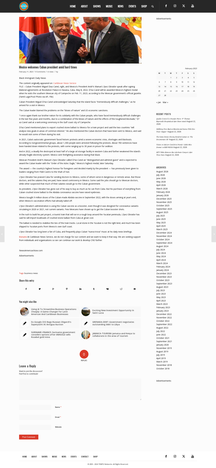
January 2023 (162, 310)
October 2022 (162, 320)
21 (165, 91)
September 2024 (164, 242)
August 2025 (162, 212)
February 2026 (163, 192)
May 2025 (161, 222)
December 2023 (164, 273)
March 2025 (162, 229)
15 (171, 86)
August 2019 (162, 351)
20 (159, 91)
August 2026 (162, 171)
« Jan (158, 102)
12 (194, 82)
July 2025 (160, 215)
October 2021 (162, 338)
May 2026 (161, 181)
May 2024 (161, 256)
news (51, 72)
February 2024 (163, 266)
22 (171, 91)
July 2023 (160, 290)
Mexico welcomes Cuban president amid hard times (48, 67)
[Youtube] (192, 5)
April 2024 (161, 259)
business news (31, 273)
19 (194, 86)
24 (182, 91)
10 (182, 82)
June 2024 (161, 253)
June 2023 (161, 293)
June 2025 (161, 219)
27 (159, 95)
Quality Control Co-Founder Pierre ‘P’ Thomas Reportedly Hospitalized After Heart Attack (173, 119)
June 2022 (161, 334)
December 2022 (164, 314)
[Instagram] (174, 5)
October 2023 (162, 280)
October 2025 (162, 205)
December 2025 (164, 198)
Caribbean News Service (64, 83)
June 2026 (161, 178)
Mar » (165, 102)
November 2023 (164, 276)
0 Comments (40, 72)
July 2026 (160, 174)
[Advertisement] (72, 264)
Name (58, 407)
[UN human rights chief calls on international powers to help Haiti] (2, 234)
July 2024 (160, 249)
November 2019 (164, 348)
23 (177, 91)
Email (58, 417)
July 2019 (160, 354)
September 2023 (164, 283)
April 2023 (161, 300)
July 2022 (160, 331)
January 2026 (162, 195)
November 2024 (164, 236)
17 (182, 86)
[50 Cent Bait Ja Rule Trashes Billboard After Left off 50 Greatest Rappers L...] (213, 234)
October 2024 (162, 239)
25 (188, 91)
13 (159, 86)
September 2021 (164, 341)
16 (177, 86)
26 (194, 91)
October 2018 (162, 368)
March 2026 (162, 188)
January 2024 (162, 270)
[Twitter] (183, 5)
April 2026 (161, 185)
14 (165, 86)
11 (188, 82)
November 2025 (164, 202)
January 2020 (162, 344)
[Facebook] (166, 5)
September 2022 (164, 324)
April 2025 (161, 226)
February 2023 (163, 307)
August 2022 (162, 327)
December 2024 (164, 232)
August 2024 (162, 246)
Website (58, 427)
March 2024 (162, 263)
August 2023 (162, 287)
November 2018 (164, 365)
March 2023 (162, 304)
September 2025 (164, 208)
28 (165, 95)
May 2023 (161, 297)
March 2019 (162, 361)
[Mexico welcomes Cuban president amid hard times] (80, 40)
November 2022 (164, 317)
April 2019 (161, 358)
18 (188, 86)
